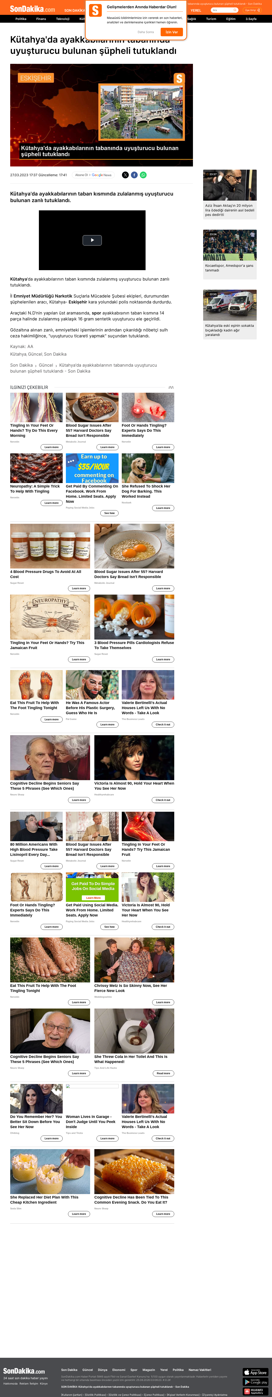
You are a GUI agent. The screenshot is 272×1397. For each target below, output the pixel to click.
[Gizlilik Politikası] (95, 1394)
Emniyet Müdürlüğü (34, 296)
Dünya (102, 1370)
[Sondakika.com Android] (256, 1382)
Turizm (211, 19)
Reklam (24, 1383)
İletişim (34, 1383)
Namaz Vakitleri (200, 1370)
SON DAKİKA (74, 10)
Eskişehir (78, 302)
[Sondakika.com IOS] (256, 1372)
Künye (44, 1383)
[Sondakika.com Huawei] (256, 1391)
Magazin (149, 1370)
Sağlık (191, 19)
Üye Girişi (250, 10)
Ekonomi (118, 1370)
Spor (133, 1370)
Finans (41, 19)
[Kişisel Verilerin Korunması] (183, 1394)
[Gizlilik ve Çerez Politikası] (125, 1394)
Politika (21, 19)
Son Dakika (69, 1370)
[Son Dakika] (32, 9)
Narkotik (63, 296)
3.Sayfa (251, 19)
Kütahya (18, 279)
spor (96, 313)
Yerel (164, 1370)
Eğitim (231, 19)
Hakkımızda (10, 1383)
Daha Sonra (146, 32)
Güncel (87, 1370)
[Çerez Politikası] (154, 1394)
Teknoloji (62, 19)
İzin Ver (172, 32)
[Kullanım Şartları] (71, 1394)
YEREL (196, 10)
